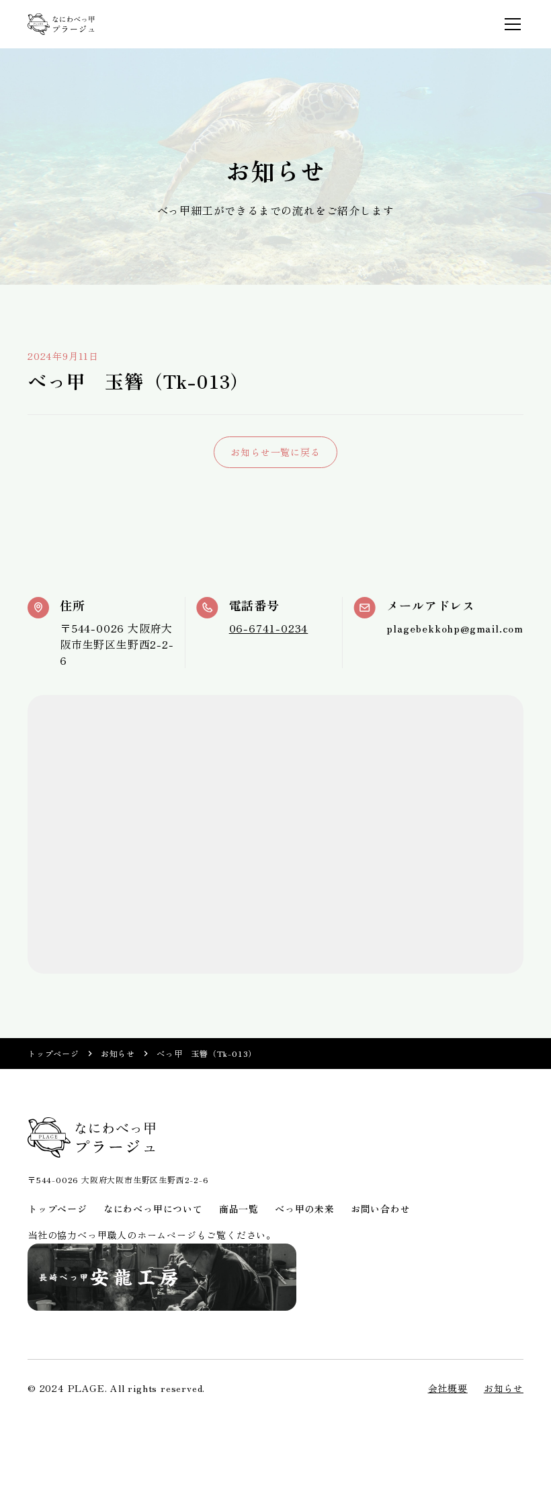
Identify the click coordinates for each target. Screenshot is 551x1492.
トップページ (53, 1053)
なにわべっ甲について (153, 1208)
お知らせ (118, 1053)
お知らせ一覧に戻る (275, 452)
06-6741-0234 (268, 628)
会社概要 (448, 1388)
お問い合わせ (381, 1208)
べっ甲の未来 (305, 1208)
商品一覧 (239, 1208)
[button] (510, 24)
